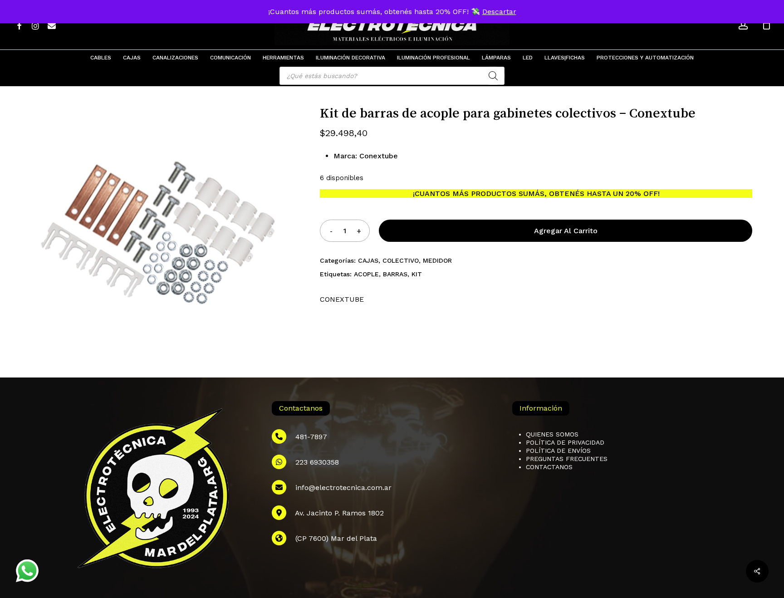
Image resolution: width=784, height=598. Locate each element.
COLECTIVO (400, 260)
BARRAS (395, 274)
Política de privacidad (565, 442)
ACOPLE (366, 274)
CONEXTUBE (342, 299)
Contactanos (549, 467)
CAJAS (368, 260)
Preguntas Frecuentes (567, 458)
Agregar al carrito (566, 230)
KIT (417, 274)
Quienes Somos (552, 434)
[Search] (493, 76)
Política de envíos (558, 450)
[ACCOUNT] (743, 25)
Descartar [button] (499, 11)
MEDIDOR (437, 260)
